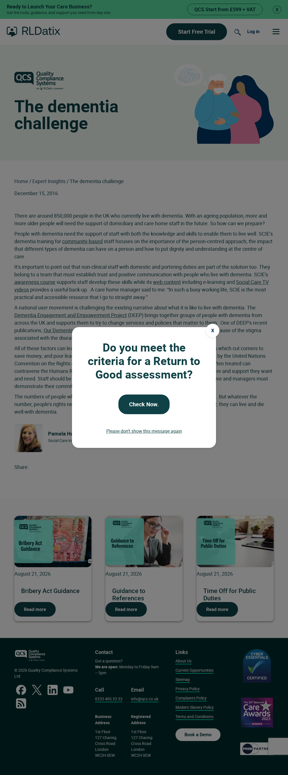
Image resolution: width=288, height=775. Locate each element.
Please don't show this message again (144, 431)
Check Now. (144, 404)
